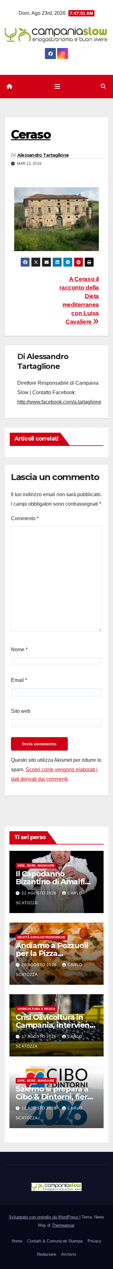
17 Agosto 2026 (40, 1036)
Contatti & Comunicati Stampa (55, 1241)
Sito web (20, 711)
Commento (25, 518)
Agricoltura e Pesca (36, 1009)
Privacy (94, 1241)
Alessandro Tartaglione (43, 155)
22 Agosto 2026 (40, 893)
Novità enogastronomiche (42, 937)
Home (17, 1241)
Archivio (68, 1254)
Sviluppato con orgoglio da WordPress (44, 1217)
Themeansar (63, 1225)
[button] (103, 86)
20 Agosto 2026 (40, 965)
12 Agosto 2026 (40, 1108)
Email (19, 680)
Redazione (46, 1254)
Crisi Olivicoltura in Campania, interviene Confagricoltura (55, 1025)
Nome (19, 649)
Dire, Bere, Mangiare (36, 865)
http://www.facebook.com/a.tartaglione (59, 402)
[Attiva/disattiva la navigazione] (57, 87)
